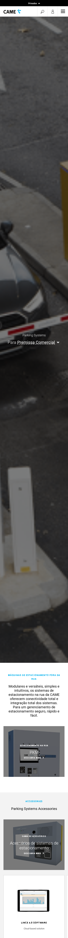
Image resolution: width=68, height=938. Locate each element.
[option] (34, 751)
